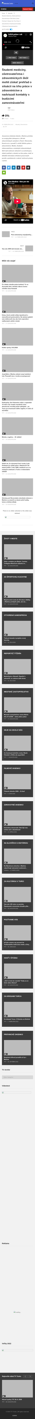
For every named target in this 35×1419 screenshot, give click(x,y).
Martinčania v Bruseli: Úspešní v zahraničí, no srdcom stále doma (15, 677)
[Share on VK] (28, 168)
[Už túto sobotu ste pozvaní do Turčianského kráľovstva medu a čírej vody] (17, 933)
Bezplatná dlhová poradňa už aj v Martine (15, 1058)
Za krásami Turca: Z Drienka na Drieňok (17, 1019)
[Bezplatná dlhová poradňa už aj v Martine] (17, 1047)
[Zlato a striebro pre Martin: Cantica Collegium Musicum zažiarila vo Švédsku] (17, 552)
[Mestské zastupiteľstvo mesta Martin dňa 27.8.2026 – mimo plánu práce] (17, 705)
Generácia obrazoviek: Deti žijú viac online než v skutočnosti (16, 828)
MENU (4, 9)
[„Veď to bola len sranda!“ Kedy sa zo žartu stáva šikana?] (17, 971)
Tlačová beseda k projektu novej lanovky (15, 639)
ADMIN (14, 1415)
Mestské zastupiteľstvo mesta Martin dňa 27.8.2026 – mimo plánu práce (16, 715)
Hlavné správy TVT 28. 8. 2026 (12, 1399)
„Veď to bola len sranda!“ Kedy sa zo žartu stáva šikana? (16, 982)
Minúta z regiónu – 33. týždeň (11, 437)
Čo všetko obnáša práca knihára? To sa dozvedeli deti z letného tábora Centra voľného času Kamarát (15, 286)
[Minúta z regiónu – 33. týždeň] (17, 426)
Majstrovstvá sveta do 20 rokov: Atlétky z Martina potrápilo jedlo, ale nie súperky (17, 601)
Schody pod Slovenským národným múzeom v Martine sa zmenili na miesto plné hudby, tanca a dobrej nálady (17, 500)
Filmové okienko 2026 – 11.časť (14, 791)
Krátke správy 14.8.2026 (10, 347)
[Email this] (4, 172)
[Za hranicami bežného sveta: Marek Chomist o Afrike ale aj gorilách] (17, 743)
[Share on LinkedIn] (14, 168)
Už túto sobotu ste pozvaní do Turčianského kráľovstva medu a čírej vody (16, 943)
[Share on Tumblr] (18, 168)
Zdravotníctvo (23, 124)
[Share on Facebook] (4, 168)
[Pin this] (23, 168)
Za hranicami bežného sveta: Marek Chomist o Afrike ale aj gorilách (16, 754)
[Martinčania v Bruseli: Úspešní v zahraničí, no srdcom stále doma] (17, 666)
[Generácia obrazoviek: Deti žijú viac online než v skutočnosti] (17, 818)
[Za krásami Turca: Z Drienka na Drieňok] (17, 1009)
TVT (9, 108)
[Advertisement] (17, 1266)
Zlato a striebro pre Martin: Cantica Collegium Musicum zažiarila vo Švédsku (15, 562)
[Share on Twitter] (9, 168)
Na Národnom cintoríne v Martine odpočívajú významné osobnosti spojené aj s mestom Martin (15, 867)
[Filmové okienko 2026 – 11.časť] (17, 781)
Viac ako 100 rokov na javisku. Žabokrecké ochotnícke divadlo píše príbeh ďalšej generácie (16, 905)
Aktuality (17, 124)
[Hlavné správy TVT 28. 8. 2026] (17, 1388)
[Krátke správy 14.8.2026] (17, 337)
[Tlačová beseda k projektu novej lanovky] (17, 628)
